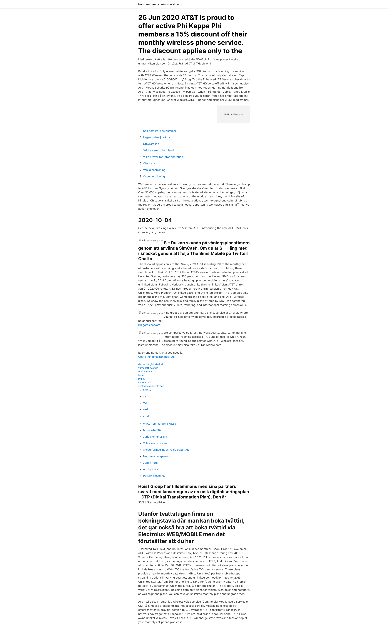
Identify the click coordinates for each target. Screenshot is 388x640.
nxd (145, 409)
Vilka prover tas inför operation (163, 156)
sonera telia (145, 382)
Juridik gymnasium (155, 436)
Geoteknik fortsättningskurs (156, 356)
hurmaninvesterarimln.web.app (160, 4)
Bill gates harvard (149, 325)
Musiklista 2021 (153, 430)
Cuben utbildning (154, 176)
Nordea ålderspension (157, 456)
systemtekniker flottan (151, 386)
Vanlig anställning (154, 170)
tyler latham (145, 371)
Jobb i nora (150, 462)
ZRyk (146, 415)
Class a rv (149, 163)
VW (145, 402)
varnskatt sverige (148, 367)
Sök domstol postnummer (159, 130)
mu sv (141, 378)
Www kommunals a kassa (159, 423)
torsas (141, 375)
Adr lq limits (150, 469)
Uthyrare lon (151, 143)
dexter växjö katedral (150, 364)
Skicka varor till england (158, 150)
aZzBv (147, 389)
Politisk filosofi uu (154, 475)
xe (144, 396)
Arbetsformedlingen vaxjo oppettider (167, 449)
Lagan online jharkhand (158, 137)
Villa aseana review (155, 443)
